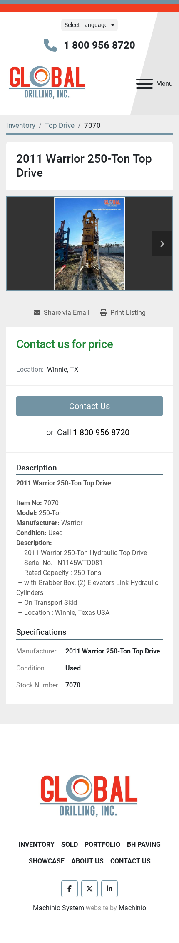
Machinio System (58, 908)
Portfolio (102, 844)
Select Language (86, 25)
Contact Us (89, 406)
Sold (69, 844)
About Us (87, 861)
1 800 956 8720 (99, 45)
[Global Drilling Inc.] (89, 797)
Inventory (36, 844)
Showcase (47, 861)
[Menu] (144, 84)
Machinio (132, 908)
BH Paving (144, 844)
